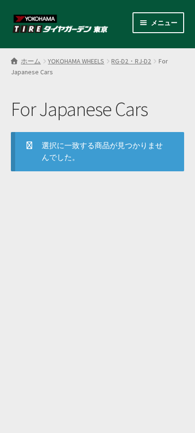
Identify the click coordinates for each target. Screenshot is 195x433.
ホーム (31, 61)
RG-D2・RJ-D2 (131, 61)
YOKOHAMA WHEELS (76, 61)
